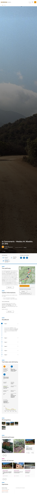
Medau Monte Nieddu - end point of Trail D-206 (14, 370)
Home (2, 5)
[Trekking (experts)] (27, 258)
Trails (4, 5)
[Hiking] (24, 258)
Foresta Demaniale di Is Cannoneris (18, 472)
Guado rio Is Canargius (27, 472)
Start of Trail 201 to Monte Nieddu (6, 377)
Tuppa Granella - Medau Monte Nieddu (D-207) (29, 448)
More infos (6, 248)
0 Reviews (25, 247)
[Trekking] (21, 258)
